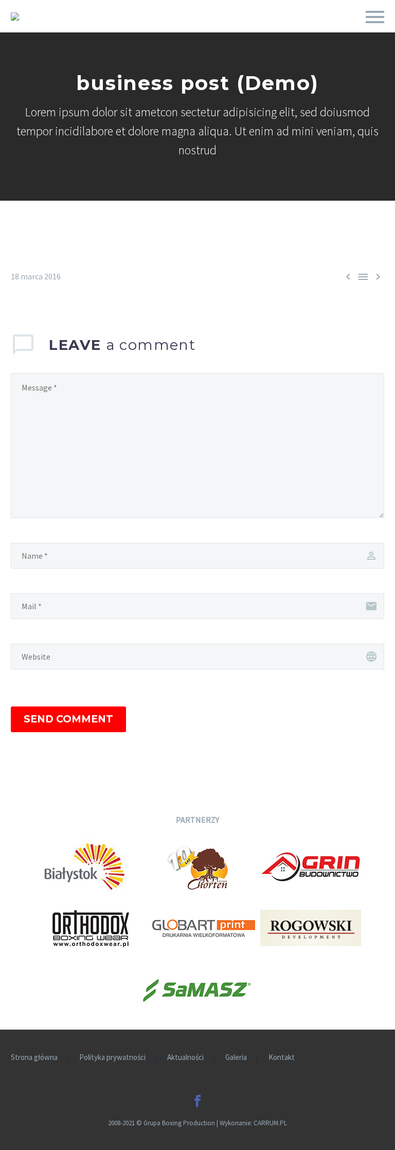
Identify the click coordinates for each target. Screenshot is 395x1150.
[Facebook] (197, 1101)
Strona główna (34, 1057)
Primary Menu (375, 17)
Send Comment (68, 719)
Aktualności (185, 1057)
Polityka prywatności (112, 1057)
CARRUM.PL (270, 1123)
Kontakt (281, 1057)
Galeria (236, 1057)
